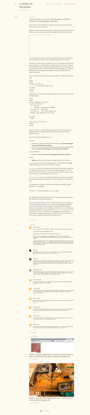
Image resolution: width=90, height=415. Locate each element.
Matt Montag (36, 279)
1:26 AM (34, 320)
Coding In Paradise (25, 5)
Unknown (35, 288)
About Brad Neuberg (69, 4)
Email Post (34, 220)
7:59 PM (34, 294)
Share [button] (16, 16)
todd (34, 250)
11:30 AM (34, 312)
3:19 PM (34, 276)
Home (48, 4)
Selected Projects (56, 4)
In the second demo (34, 177)
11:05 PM (34, 329)
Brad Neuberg (36, 269)
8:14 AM (34, 284)
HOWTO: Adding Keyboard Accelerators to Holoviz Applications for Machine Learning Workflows (51, 356)
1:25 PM (34, 255)
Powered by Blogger (46, 410)
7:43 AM (34, 266)
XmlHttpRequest (38, 211)
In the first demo (33, 168)
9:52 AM (34, 246)
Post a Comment (33, 332)
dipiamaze (35, 227)
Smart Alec (35, 307)
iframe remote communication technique (63, 209)
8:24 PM (34, 303)
